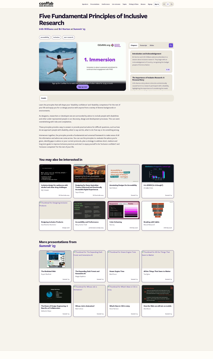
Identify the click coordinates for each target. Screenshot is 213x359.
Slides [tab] (152, 45)
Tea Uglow (147, 274)
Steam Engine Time (116, 271)
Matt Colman (79, 309)
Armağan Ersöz (148, 188)
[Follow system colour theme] (168, 4)
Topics (125, 4)
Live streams (116, 4)
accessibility (45, 37)
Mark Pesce (113, 274)
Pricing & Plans (133, 4)
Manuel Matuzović (149, 225)
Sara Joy (111, 225)
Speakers (85, 4)
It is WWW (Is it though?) (153, 185)
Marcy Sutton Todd (81, 225)
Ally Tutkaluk (45, 190)
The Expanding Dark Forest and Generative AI (87, 272)
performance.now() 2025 (96, 228)
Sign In (157, 4)
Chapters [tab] (134, 45)
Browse (143, 4)
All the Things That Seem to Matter (157, 271)
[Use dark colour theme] (172, 4)
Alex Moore (147, 309)
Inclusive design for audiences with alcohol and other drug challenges (54, 186)
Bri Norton (64, 29)
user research (68, 37)
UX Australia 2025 (64, 195)
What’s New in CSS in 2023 (119, 306)
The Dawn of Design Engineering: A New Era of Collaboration (54, 307)
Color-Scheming (115, 222)
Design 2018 (65, 228)
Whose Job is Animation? (85, 306)
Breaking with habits (151, 222)
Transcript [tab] (143, 45)
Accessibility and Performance (86, 222)
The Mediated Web (48, 271)
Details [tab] (43, 98)
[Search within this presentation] (171, 45)
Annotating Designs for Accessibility (123, 185)
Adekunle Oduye (46, 311)
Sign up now (82, 87)
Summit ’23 (134, 195)
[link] (151, 62)
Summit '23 (79, 29)
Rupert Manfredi (46, 274)
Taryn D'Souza (79, 192)
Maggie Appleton (80, 276)
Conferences (106, 4)
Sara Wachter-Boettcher (48, 225)
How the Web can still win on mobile (157, 306)
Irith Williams (46, 29)
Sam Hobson (113, 188)
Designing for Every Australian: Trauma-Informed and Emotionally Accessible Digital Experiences (88, 187)
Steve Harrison (113, 309)
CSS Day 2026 (134, 228)
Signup (150, 4)
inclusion (56, 37)
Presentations (94, 4)
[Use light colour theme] (164, 4)
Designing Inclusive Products (52, 222)
